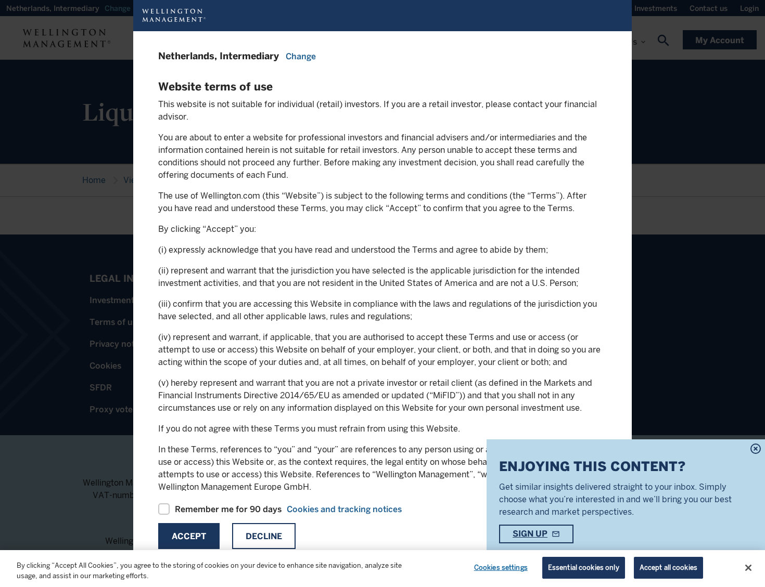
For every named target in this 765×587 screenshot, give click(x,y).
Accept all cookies (668, 567)
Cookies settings (501, 567)
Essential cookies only (583, 567)
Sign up (530, 534)
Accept (189, 536)
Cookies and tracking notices (344, 509)
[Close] (748, 567)
